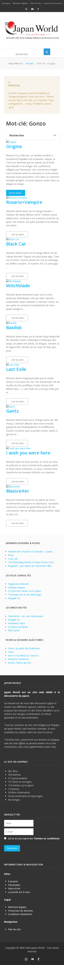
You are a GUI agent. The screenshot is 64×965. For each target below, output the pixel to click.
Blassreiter (17, 491)
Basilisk (14, 327)
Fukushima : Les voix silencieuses (25, 616)
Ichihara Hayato (16, 587)
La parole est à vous (19, 892)
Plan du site (14, 929)
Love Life (13, 558)
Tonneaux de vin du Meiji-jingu (24, 594)
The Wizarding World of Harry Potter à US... (31, 562)
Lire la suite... (15, 192)
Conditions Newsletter (20, 914)
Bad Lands (14, 630)
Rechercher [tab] (17, 135)
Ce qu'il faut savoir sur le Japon (24, 590)
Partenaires (14, 885)
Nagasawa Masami (18, 583)
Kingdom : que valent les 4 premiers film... (30, 565)
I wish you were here (28, 453)
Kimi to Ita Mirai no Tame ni (23, 655)
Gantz (12, 411)
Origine (14, 146)
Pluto (11, 555)
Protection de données (20, 910)
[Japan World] (32, 30)
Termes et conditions (47, 838)
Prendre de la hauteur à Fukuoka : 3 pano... (31, 551)
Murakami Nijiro (16, 623)
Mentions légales (17, 907)
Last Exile (16, 369)
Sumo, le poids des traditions (24, 648)
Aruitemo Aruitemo (18, 659)
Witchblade (18, 285)
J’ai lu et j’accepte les (33, 838)
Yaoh (10, 652)
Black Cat (16, 244)
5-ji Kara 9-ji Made (18, 626)
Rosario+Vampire (24, 202)
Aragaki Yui (14, 598)
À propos (13, 881)
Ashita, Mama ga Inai (19, 662)
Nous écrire (14, 888)
